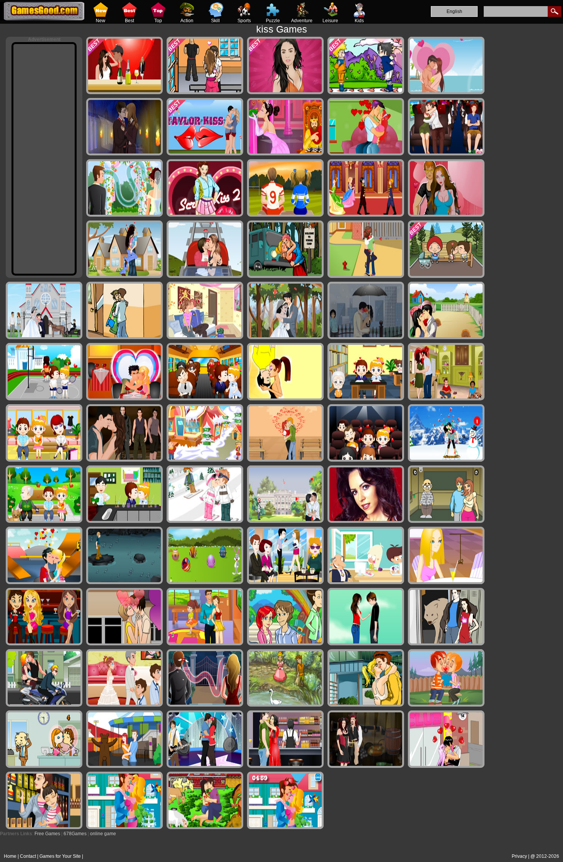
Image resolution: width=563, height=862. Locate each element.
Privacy (519, 856)
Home (10, 856)
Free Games (47, 833)
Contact (28, 856)
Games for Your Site (60, 856)
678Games (75, 833)
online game (103, 833)
